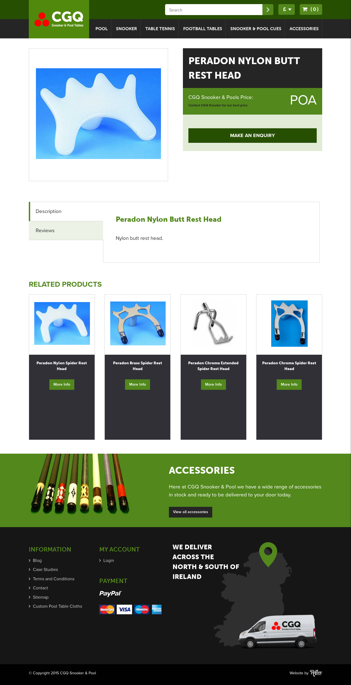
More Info (61, 384)
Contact (40, 588)
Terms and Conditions (53, 579)
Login (108, 560)
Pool (101, 28)
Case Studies (45, 569)
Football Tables (202, 28)
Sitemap (41, 597)
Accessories (304, 28)
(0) (313, 9)
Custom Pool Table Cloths (57, 606)
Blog (37, 560)
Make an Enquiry (252, 135)
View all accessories (190, 512)
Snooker (126, 28)
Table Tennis (160, 28)
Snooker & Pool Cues (255, 28)
